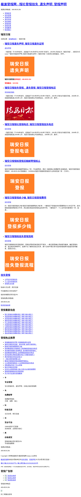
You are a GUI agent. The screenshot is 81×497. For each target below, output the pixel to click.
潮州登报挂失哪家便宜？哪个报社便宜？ (19, 320)
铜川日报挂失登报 (11, 367)
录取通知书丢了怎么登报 (13, 365)
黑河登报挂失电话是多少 (13, 357)
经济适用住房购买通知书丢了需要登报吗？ (20, 355)
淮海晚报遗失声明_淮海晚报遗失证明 (18, 342)
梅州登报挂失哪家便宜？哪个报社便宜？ (19, 329)
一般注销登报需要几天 (13, 359)
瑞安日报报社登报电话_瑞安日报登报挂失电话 (29, 124)
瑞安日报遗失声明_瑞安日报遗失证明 (24, 43)
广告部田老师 (11, 480)
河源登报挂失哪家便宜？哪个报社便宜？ (19, 325)
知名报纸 (8, 21)
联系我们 (8, 30)
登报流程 (8, 23)
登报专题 (8, 25)
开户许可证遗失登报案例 (13, 373)
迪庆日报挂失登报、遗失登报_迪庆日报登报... (21, 344)
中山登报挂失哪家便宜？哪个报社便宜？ (19, 323)
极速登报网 (5, 459)
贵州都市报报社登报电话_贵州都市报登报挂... (21, 350)
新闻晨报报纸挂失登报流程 (14, 371)
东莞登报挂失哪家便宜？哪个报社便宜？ (19, 318)
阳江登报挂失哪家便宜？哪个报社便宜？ (19, 314)
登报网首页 (13, 39)
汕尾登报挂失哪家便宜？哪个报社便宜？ (19, 327)
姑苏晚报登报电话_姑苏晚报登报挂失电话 (19, 352)
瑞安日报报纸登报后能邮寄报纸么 (22, 161)
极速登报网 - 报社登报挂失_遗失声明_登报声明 (34, 4)
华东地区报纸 (9, 92)
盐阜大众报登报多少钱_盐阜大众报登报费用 (20, 369)
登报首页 (8, 13)
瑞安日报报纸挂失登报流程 (19, 236)
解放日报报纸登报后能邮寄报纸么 (16, 361)
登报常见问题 (9, 283)
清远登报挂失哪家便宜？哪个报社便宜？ (19, 316)
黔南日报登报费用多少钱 (13, 346)
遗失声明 (8, 19)
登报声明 (8, 17)
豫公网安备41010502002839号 (28, 463)
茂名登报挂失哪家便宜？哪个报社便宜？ (19, 333)
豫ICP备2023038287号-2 (9, 463)
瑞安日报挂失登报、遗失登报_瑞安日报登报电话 (30, 87)
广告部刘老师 (11, 476)
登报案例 (8, 28)
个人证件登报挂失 (11, 281)
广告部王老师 (11, 478)
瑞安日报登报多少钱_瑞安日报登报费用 (25, 197)
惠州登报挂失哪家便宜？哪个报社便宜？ (19, 331)
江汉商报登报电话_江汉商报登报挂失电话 (19, 363)
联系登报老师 (5, 305)
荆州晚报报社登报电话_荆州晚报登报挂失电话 (21, 348)
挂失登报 (8, 15)
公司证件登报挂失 (11, 279)
